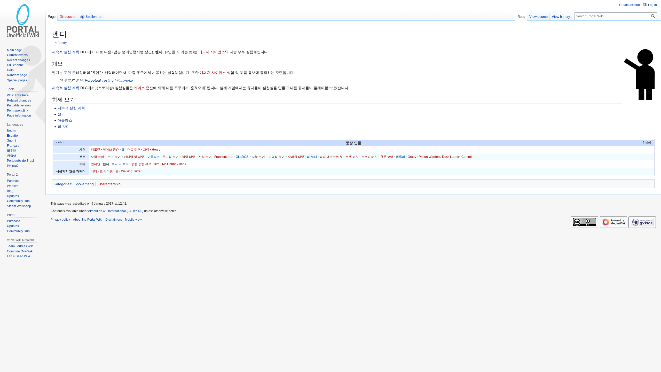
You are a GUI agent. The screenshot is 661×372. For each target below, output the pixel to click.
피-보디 (64, 127)
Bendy (62, 42)
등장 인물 (353, 143)
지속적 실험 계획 (65, 52)
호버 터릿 (106, 171)
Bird (157, 164)
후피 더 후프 (120, 164)
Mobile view (133, 219)
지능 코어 (258, 157)
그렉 (146, 149)
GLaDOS (242, 157)
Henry (156, 149)
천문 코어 (386, 157)
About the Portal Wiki (87, 219)
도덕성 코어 (276, 157)
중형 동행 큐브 (141, 164)
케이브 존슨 (143, 88)
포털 (67, 73)
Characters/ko (109, 184)
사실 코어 (205, 157)
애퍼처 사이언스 (212, 52)
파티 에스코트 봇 (331, 157)
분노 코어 (114, 157)
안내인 (95, 164)
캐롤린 (95, 149)
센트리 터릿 (369, 157)
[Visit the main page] (22, 20)
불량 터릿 (188, 157)
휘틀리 (400, 157)
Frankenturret (223, 157)
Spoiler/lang (84, 184)
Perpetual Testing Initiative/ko (109, 80)
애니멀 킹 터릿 (134, 157)
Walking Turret (131, 171)
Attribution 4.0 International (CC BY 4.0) (115, 211)
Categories (62, 184)
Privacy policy (60, 219)
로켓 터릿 (352, 157)
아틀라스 (65, 120)
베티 (94, 171)
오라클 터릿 (296, 157)
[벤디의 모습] (639, 74)
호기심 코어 (170, 157)
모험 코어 (97, 157)
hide (647, 142)
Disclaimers (113, 219)
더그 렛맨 (133, 149)
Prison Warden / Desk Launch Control (445, 157)
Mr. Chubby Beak (174, 164)
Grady (412, 157)
